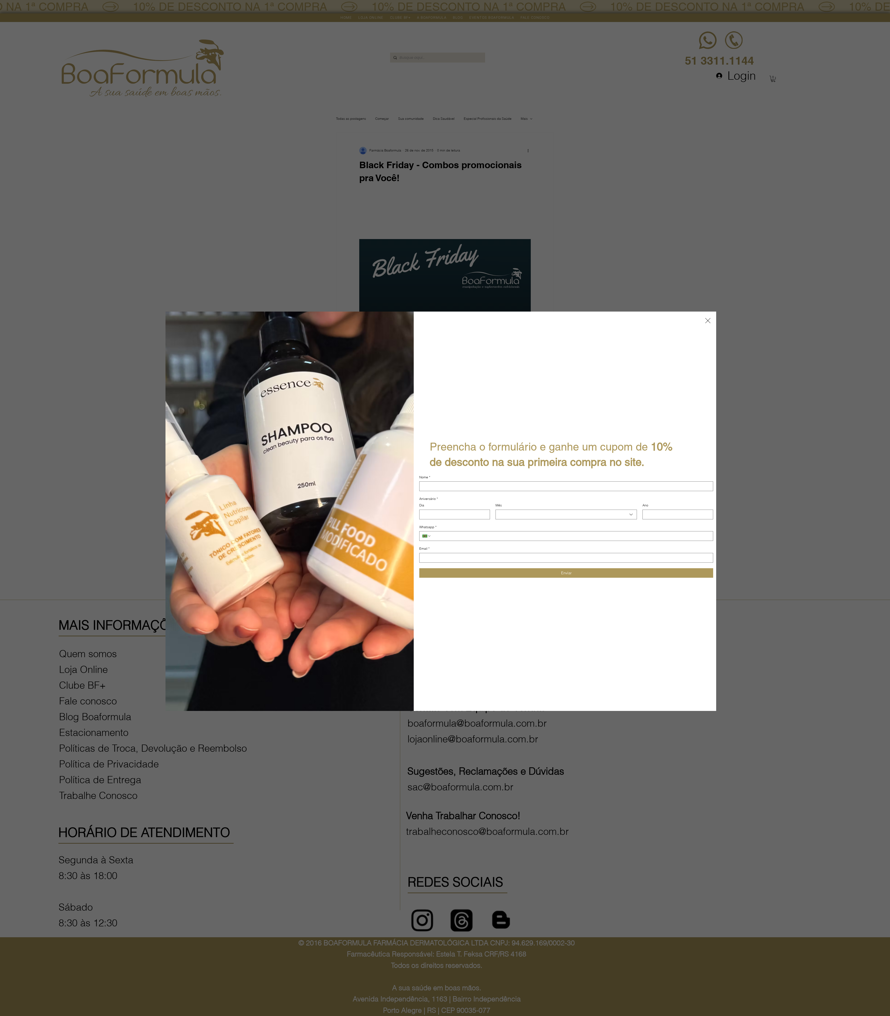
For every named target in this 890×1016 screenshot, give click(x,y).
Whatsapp (427, 527)
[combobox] (566, 514)
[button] (707, 321)
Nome (424, 477)
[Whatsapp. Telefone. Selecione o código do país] (426, 536)
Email (424, 548)
